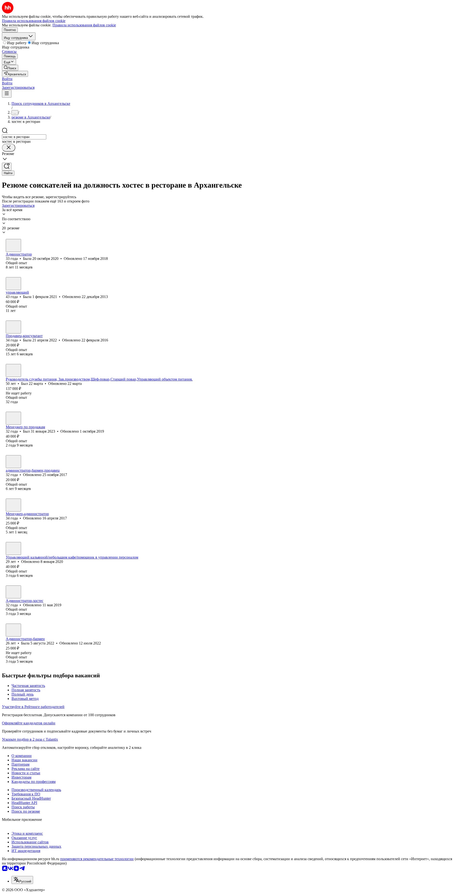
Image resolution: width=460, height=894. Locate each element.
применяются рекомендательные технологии (97, 859)
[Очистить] (8, 148)
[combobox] (24, 136)
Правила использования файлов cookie (84, 25)
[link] (10, 68)
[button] (7, 79)
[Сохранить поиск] (7, 167)
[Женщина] (13, 245)
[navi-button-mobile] (7, 94)
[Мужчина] (13, 370)
